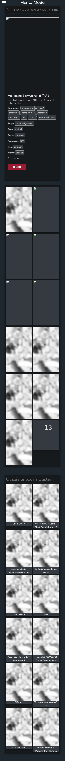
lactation (41, 112)
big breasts (26, 108)
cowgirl (39, 108)
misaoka (20, 135)
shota (32, 117)
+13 (46, 427)
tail (23, 117)
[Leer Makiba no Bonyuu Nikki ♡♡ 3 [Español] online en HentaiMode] (32, 54)
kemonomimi (27, 112)
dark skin (13, 112)
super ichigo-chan (24, 123)
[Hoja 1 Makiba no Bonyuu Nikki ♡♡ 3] (19, 209)
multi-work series (47, 117)
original (18, 129)
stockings (13, 117)
